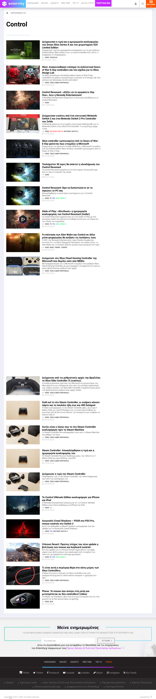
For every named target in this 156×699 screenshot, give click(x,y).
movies (63, 662)
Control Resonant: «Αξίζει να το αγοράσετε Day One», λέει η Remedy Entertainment (68, 93)
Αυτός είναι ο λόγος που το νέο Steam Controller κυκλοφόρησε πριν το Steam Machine (69, 428)
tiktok (25, 672)
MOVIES (44, 3)
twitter (39, 672)
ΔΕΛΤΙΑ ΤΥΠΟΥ (87, 3)
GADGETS (54, 3)
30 (151, 2)
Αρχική (9, 682)
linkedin (84, 672)
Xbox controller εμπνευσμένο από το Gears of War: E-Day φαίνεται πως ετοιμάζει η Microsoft (70, 142)
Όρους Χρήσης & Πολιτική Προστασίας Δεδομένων (94, 648)
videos (109, 662)
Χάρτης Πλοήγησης (141, 682)
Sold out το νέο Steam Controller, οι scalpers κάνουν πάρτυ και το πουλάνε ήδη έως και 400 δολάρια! (71, 404)
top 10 (99, 662)
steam (99, 672)
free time (87, 662)
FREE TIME (65, 3)
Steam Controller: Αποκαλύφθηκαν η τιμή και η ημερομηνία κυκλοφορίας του (68, 452)
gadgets (74, 662)
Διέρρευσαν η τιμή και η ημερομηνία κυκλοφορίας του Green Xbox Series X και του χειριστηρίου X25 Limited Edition (70, 44)
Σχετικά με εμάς (28, 682)
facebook (53, 672)
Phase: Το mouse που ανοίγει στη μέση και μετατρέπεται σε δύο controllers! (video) (65, 592)
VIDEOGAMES (33, 3)
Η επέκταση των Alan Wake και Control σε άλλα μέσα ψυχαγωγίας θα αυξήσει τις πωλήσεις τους (69, 236)
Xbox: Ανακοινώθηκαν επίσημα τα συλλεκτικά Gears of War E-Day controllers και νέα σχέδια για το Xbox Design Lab (71, 70)
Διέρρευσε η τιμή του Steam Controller (63, 473)
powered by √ (146, 697)
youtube (69, 672)
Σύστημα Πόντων (114, 686)
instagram (114, 672)
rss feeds (130, 672)
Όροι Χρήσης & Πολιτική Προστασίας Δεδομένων (69, 682)
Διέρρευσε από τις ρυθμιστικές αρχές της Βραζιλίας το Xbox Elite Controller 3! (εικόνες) (71, 379)
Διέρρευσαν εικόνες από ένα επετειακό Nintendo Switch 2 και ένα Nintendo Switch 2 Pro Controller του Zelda (69, 118)
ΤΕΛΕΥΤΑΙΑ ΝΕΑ (103, 3)
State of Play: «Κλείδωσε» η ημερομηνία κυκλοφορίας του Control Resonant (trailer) (66, 213)
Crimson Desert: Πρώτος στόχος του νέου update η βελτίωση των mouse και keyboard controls (70, 546)
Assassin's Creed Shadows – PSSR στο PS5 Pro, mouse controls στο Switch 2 (68, 522)
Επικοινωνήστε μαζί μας (47, 686)
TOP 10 (76, 3)
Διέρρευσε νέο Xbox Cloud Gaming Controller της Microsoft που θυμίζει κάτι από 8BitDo (69, 259)
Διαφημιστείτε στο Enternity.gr (82, 686)
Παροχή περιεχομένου (113, 682)
